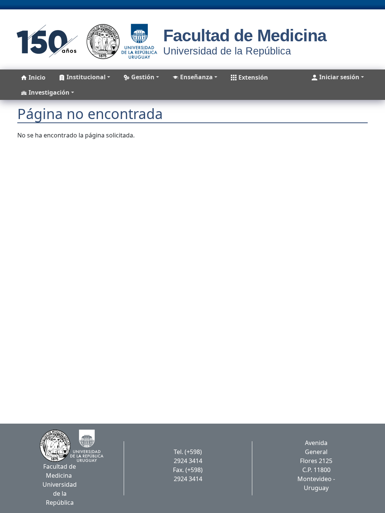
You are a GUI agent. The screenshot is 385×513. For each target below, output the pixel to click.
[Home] (84, 41)
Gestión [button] (143, 77)
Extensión (253, 77)
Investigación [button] (49, 92)
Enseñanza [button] (196, 77)
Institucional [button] (86, 77)
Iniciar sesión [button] (339, 77)
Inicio (37, 77)
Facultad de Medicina (244, 35)
